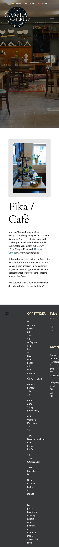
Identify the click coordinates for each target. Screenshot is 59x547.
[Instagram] (52, 326)
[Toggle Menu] (52, 20)
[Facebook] (52, 331)
